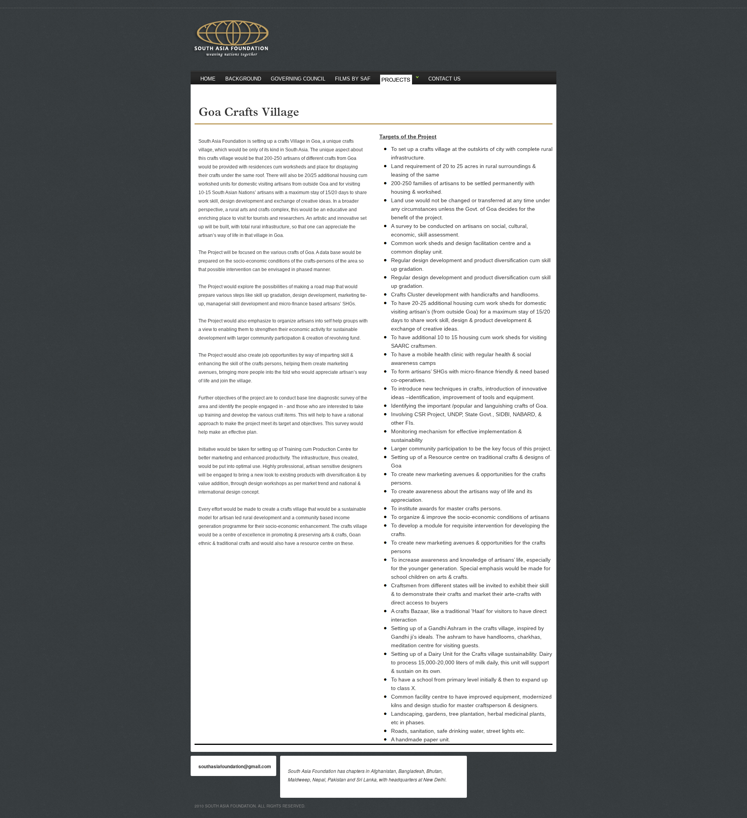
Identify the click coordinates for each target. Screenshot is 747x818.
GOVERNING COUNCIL (298, 79)
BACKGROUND (243, 79)
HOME (208, 79)
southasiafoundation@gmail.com (234, 766)
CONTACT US (444, 79)
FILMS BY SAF (352, 79)
